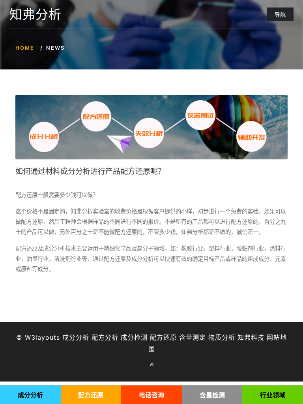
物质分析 (221, 337)
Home (24, 48)
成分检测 (134, 337)
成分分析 (75, 337)
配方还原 (163, 337)
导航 (280, 14)
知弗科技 (251, 337)
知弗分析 (35, 14)
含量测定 (192, 337)
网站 (273, 337)
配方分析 (105, 337)
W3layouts (42, 337)
